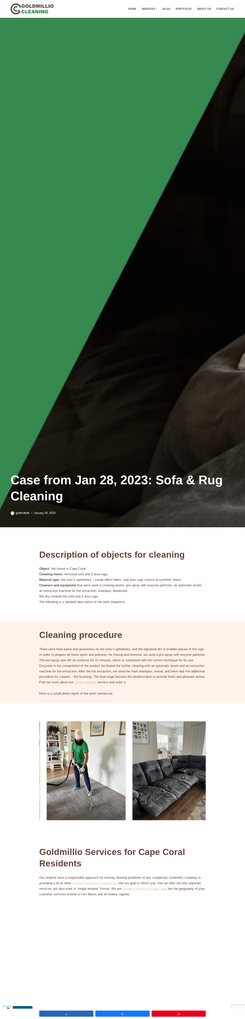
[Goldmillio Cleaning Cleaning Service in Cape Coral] (32, 8)
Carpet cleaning (85, 682)
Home (132, 8)
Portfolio (184, 8)
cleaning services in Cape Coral (95, 883)
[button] (156, 9)
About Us (204, 8)
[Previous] (47, 770)
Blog (166, 8)
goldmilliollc (23, 512)
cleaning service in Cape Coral (144, 889)
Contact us (225, 8)
